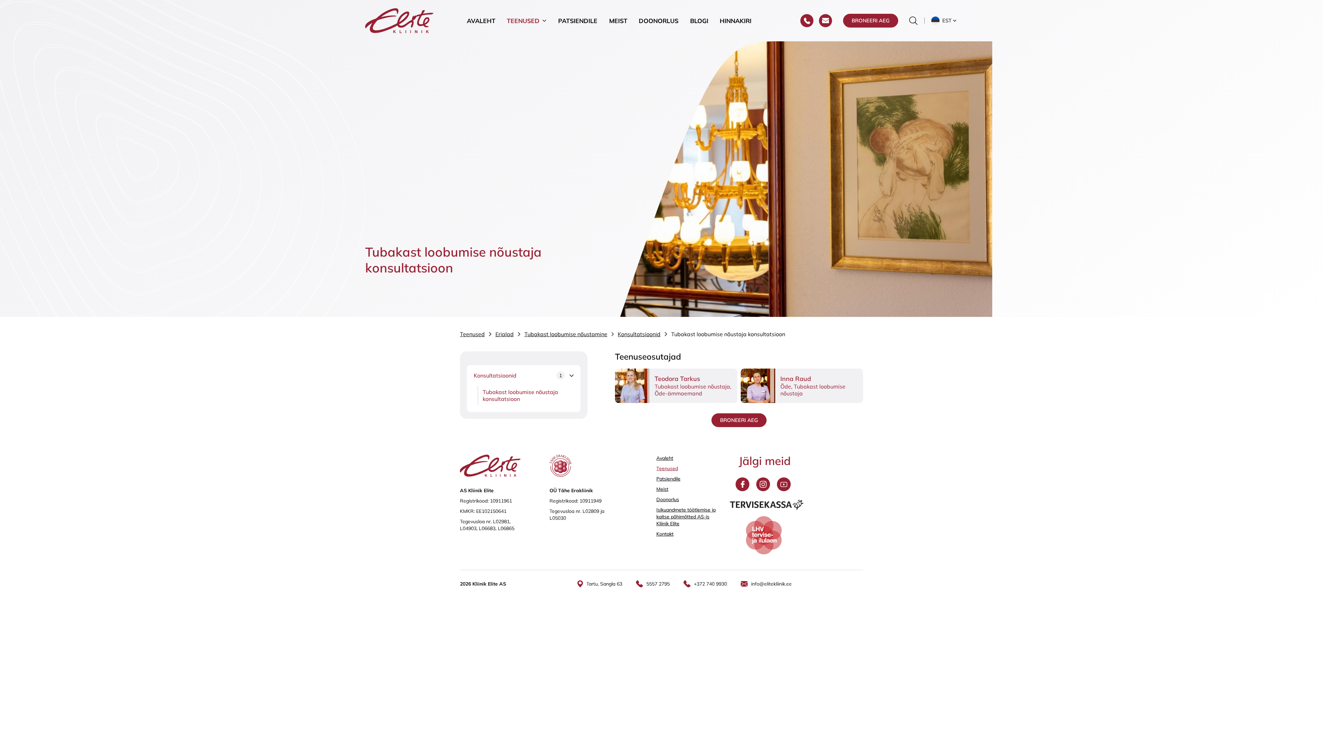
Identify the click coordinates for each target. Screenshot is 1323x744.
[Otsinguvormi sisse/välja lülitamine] (913, 21)
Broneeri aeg (871, 20)
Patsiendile (577, 20)
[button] (944, 21)
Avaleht (481, 20)
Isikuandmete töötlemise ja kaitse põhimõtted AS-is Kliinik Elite (686, 517)
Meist (618, 20)
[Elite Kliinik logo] (399, 20)
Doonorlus (658, 20)
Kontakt (665, 534)
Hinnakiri (735, 20)
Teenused (523, 20)
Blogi (699, 20)
